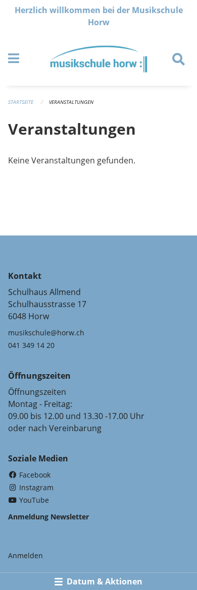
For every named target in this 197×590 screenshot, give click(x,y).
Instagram (35, 487)
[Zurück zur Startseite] (98, 59)
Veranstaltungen (71, 101)
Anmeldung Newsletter (48, 516)
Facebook (34, 475)
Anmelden (25, 555)
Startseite (20, 101)
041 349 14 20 (31, 345)
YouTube (33, 500)
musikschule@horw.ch (46, 332)
